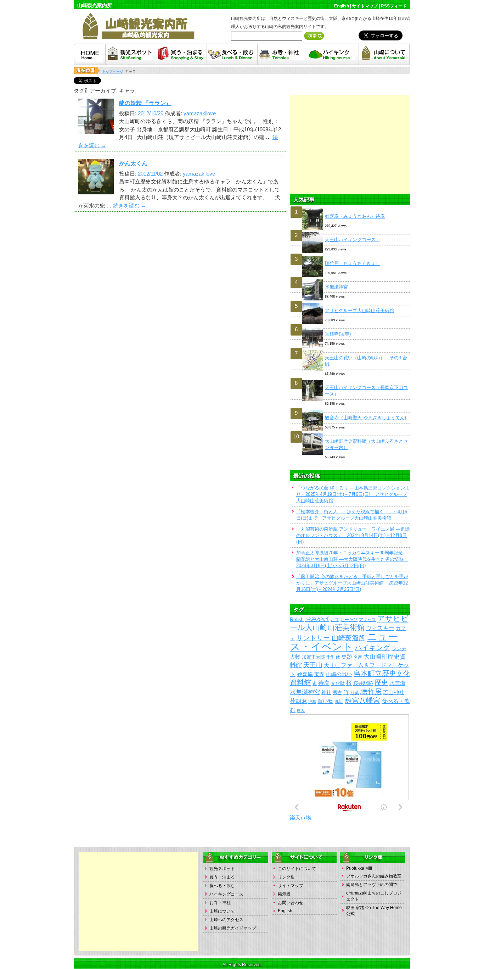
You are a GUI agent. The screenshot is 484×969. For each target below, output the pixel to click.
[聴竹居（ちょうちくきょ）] (350, 256)
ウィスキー (380, 628)
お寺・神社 (220, 902)
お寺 (335, 619)
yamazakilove (200, 113)
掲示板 (284, 894)
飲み (301, 710)
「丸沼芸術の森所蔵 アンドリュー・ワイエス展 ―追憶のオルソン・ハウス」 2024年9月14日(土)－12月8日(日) (353, 535)
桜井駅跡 (363, 683)
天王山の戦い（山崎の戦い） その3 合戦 (366, 361)
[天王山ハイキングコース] (350, 232)
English (341, 6)
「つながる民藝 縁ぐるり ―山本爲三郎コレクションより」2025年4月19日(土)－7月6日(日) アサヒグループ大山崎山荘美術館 (353, 494)
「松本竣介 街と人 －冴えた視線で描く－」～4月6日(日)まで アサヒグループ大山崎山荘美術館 (351, 515)
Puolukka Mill (359, 868)
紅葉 (354, 692)
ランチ (399, 648)
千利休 (333, 657)
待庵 (324, 683)
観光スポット (222, 868)
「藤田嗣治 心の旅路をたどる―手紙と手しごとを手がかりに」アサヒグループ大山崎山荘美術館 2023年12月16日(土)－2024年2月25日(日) (352, 583)
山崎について (222, 911)
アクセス (367, 619)
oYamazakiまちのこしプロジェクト (373, 896)
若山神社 (393, 692)
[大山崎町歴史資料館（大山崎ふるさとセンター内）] (350, 433)
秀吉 (337, 692)
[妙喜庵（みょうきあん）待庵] (350, 208)
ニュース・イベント (344, 642)
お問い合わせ (290, 902)
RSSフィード (394, 6)
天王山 (312, 665)
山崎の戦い (339, 674)
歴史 (381, 682)
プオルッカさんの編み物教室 (373, 876)
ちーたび (349, 619)
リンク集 (286, 877)
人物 (295, 657)
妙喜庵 (305, 674)
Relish (297, 619)
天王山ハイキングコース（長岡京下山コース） (366, 391)
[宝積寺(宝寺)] (350, 326)
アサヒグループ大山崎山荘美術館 (359, 310)
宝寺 (319, 674)
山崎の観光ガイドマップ (232, 928)
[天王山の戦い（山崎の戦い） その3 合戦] (350, 350)
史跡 (347, 657)
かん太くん (133, 163)
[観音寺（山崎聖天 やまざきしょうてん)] (350, 410)
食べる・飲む (222, 885)
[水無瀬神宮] (350, 279)
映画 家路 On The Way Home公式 (374, 910)
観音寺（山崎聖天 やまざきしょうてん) (365, 417)
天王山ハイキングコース (352, 239)
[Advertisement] (350, 144)
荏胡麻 (298, 701)
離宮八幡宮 (362, 700)
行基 (312, 701)
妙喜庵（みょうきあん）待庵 (355, 216)
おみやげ (317, 618)
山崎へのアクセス (226, 919)
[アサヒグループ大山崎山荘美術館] (350, 303)
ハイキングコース (226, 894)
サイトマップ (365, 6)
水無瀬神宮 (336, 286)
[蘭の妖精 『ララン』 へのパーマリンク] (96, 130)
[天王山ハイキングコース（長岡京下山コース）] (350, 380)
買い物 (325, 701)
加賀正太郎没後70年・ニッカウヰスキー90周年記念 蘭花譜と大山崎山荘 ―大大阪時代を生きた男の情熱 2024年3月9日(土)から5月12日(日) (352, 559)
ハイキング (372, 648)
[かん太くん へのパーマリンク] (96, 190)
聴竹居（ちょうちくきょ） (352, 263)
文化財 (338, 683)
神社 (326, 692)
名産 (358, 657)
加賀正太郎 (313, 657)
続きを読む (129, 206)
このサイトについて (297, 868)
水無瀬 (397, 683)
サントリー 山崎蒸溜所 (330, 638)
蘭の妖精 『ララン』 (145, 103)
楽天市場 (300, 817)
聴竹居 (371, 692)
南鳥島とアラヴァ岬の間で (371, 884)
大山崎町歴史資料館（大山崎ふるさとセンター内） (366, 444)
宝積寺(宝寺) (338, 334)
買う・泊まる (222, 877)
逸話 (339, 701)
